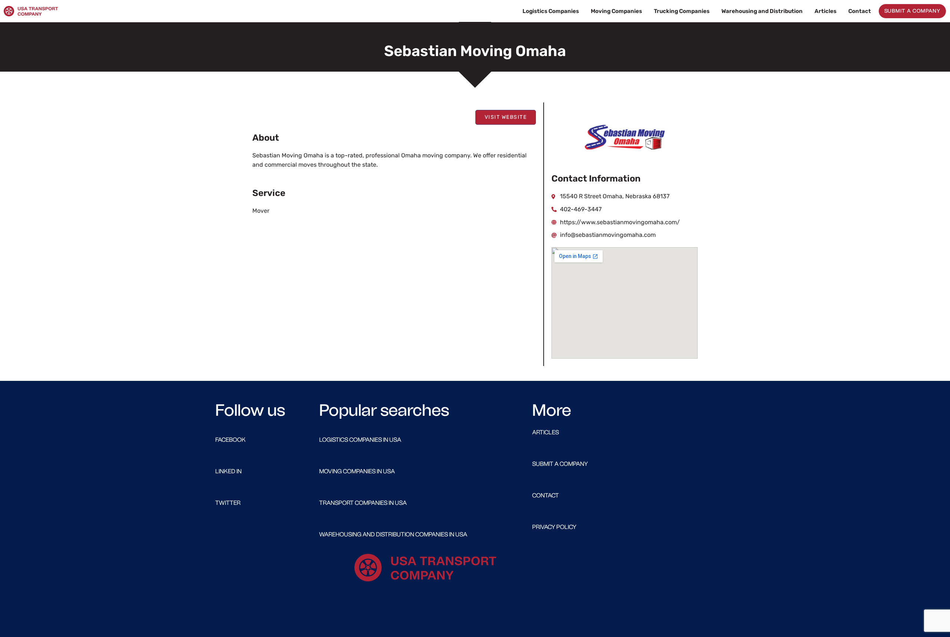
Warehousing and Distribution (762, 11)
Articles (825, 11)
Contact (859, 11)
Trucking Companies (682, 11)
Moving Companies (616, 11)
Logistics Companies (550, 11)
